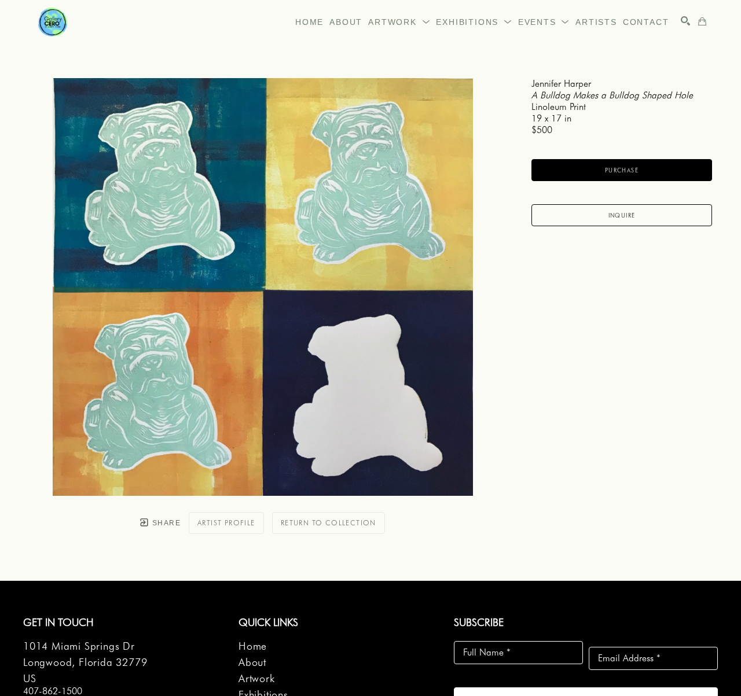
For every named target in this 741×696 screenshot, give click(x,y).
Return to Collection (328, 522)
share (165, 523)
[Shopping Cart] (702, 21)
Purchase (622, 170)
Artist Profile (226, 522)
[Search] (685, 20)
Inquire (622, 215)
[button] (399, 22)
